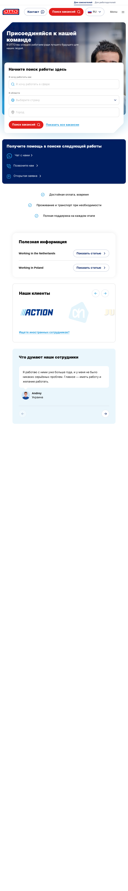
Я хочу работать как (20, 77)
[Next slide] (105, 293)
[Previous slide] (96, 293)
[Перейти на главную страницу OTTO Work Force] (10, 12)
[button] (66, 12)
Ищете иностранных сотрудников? (44, 332)
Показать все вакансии (62, 124)
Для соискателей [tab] (83, 2)
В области (14, 93)
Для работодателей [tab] (105, 2)
